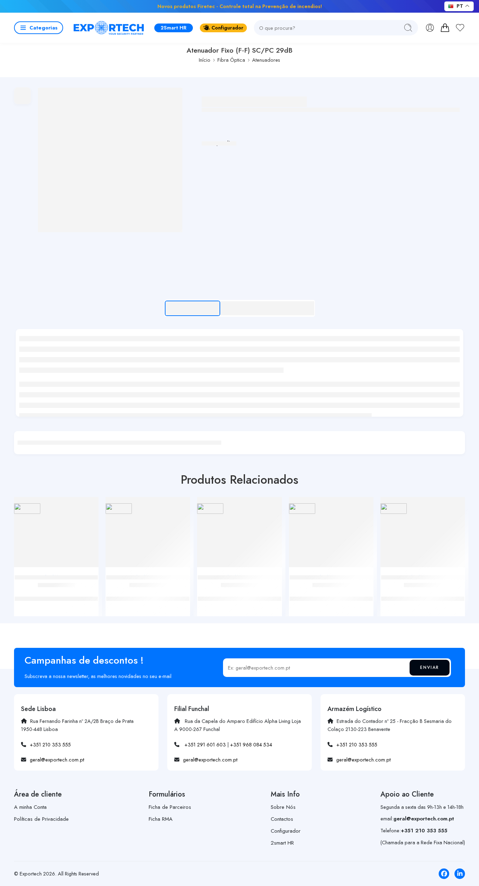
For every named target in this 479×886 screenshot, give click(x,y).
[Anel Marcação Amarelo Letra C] (148, 534)
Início (204, 59)
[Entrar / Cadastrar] (430, 28)
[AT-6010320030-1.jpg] (110, 160)
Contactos (282, 819)
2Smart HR (174, 27)
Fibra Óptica (231, 59)
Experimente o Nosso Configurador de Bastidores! (118, 6)
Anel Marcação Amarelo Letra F (56, 591)
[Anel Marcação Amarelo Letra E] (331, 534)
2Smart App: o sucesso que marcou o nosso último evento (380, 6)
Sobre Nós (283, 807)
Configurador (227, 27)
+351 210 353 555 (50, 744)
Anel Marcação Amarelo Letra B (422, 591)
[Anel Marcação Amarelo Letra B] (422, 534)
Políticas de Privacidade (41, 819)
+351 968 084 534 (251, 744)
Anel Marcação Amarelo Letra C (148, 591)
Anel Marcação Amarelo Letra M (239, 591)
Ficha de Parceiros (170, 807)
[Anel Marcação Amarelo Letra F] (56, 534)
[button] (38, 27)
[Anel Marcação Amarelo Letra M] (239, 534)
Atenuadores (266, 59)
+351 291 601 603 (205, 744)
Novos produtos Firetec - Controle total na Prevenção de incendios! (239, 6)
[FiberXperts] (27, 508)
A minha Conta (30, 807)
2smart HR (282, 843)
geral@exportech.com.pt (57, 759)
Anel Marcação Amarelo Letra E (331, 591)
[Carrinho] (445, 28)
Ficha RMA (161, 819)
